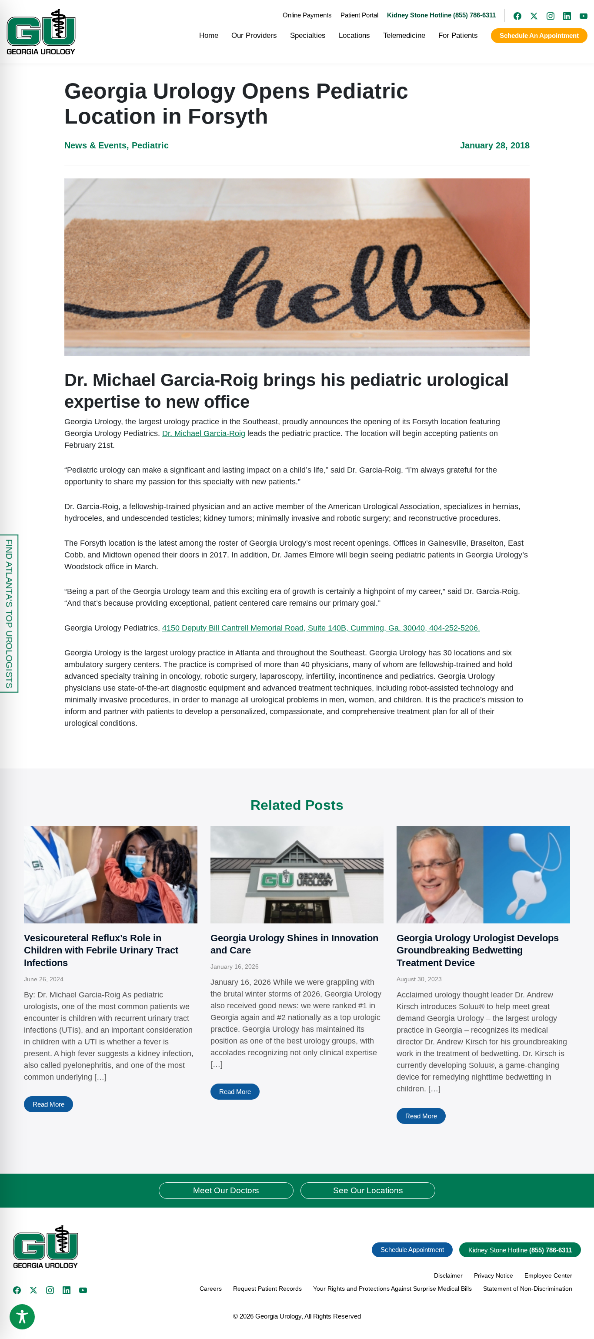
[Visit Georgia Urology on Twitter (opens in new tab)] (33, 1290)
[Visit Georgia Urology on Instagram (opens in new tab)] (546, 15)
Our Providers (254, 35)
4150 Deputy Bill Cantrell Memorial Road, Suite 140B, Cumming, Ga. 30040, (295, 628)
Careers (211, 1288)
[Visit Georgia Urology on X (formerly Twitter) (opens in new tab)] (529, 15)
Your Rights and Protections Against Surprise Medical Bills (392, 1288)
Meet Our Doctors (226, 1190)
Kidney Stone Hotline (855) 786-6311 (441, 15)
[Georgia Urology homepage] (41, 31)
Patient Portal (359, 15)
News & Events (95, 145)
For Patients (458, 35)
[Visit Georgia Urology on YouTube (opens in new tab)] (579, 15)
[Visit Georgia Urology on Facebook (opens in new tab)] (513, 15)
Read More (48, 1104)
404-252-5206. (454, 628)
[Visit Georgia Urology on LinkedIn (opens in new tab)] (562, 15)
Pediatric (150, 145)
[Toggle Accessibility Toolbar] (22, 1316)
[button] (151, 1246)
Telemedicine (404, 35)
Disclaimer (448, 1275)
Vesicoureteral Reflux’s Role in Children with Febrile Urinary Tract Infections (101, 950)
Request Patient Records (267, 1288)
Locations (354, 35)
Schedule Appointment (412, 1249)
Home (208, 35)
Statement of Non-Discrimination (527, 1288)
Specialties (308, 35)
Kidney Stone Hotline (520, 1250)
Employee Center (548, 1275)
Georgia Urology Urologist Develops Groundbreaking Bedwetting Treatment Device (478, 950)
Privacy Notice (493, 1275)
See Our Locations (368, 1190)
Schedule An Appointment (539, 35)
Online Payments (307, 15)
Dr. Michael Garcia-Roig (203, 433)
